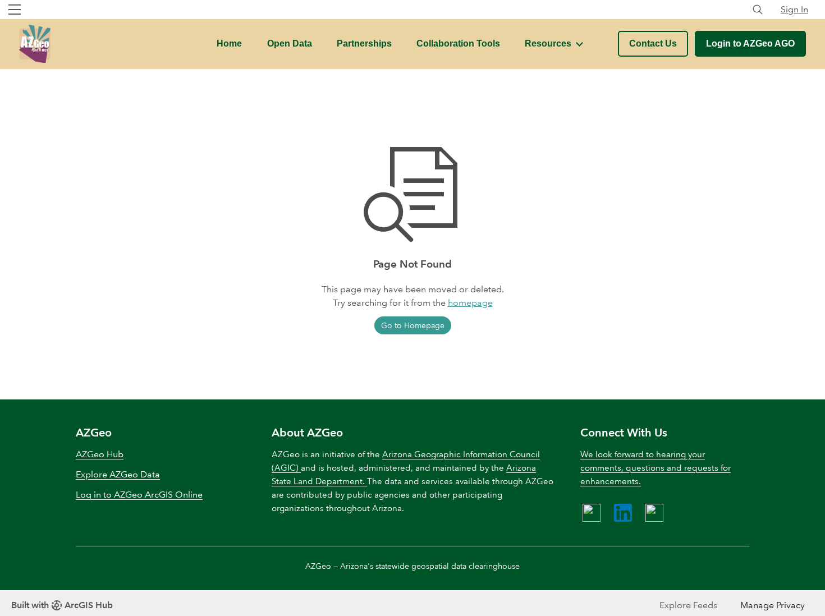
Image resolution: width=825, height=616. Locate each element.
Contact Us (653, 43)
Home (229, 43)
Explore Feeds (688, 605)
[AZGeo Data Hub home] (35, 44)
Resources (548, 43)
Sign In (794, 9)
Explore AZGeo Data (118, 474)
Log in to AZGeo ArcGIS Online (139, 494)
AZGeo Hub (99, 454)
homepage (470, 302)
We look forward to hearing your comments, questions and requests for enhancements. (655, 467)
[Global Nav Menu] (14, 9)
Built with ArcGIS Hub (62, 605)
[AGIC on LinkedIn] (623, 513)
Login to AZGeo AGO (750, 43)
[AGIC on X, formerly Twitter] (654, 513)
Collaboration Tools (458, 43)
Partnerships (364, 43)
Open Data (289, 43)
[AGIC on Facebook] (591, 513)
